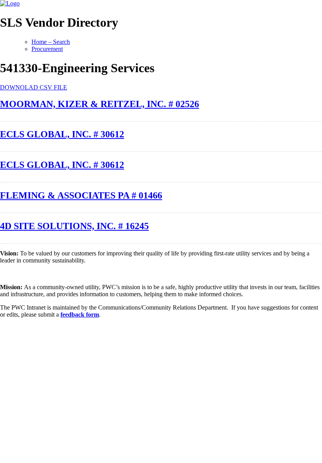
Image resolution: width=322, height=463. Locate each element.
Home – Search (50, 41)
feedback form (79, 314)
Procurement (47, 49)
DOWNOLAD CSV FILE (33, 87)
